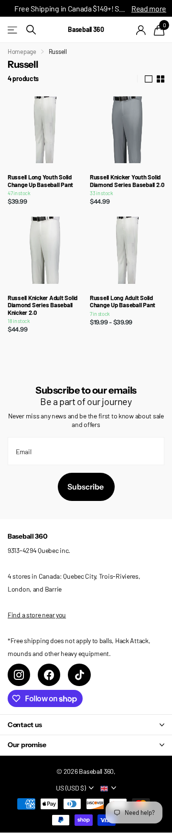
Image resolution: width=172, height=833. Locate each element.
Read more (148, 8)
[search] (31, 30)
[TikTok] (79, 675)
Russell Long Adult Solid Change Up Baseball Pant (122, 301)
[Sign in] (141, 30)
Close (86, 724)
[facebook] (49, 675)
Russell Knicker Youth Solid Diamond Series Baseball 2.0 (127, 181)
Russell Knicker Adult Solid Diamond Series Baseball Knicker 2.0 (42, 305)
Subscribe (86, 486)
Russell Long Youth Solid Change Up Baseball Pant (40, 181)
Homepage (22, 51)
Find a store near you (37, 615)
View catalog (13, 29)
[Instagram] (19, 675)
